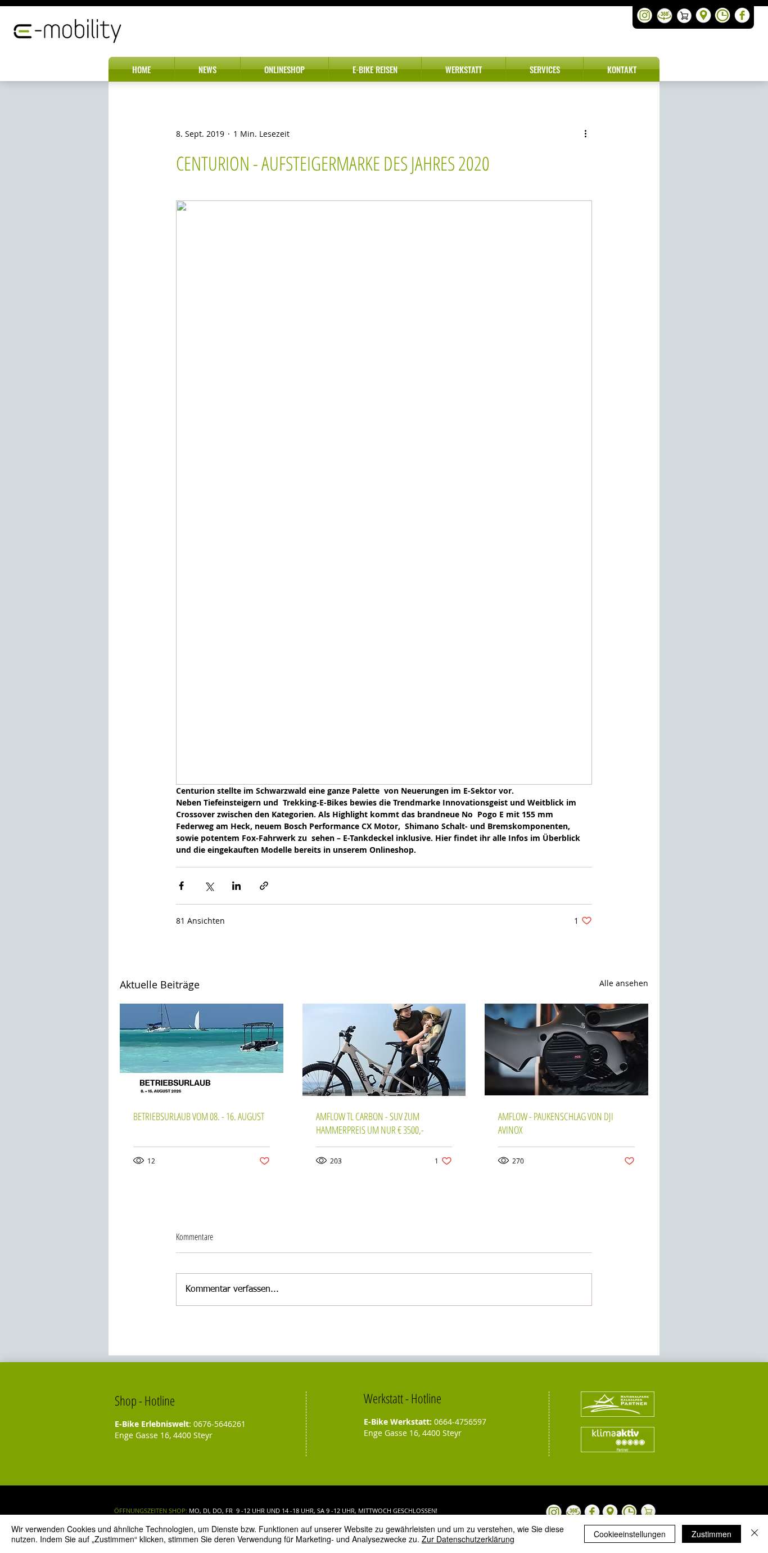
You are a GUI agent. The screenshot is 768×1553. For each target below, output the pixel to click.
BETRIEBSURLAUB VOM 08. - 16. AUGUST (198, 1116)
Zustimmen (711, 1533)
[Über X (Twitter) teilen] (209, 885)
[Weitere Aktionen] (585, 133)
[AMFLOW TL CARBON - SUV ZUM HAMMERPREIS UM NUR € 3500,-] (384, 1050)
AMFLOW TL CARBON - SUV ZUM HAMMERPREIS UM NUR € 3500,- (370, 1122)
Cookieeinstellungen (630, 1533)
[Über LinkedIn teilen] (236, 885)
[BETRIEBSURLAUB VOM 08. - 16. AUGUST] (201, 1049)
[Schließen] (754, 1534)
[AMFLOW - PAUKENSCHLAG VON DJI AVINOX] (566, 1049)
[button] (207, 69)
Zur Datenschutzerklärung (468, 1539)
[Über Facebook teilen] (181, 885)
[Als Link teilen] (264, 885)
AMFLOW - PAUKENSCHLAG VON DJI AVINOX (555, 1122)
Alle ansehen (623, 983)
